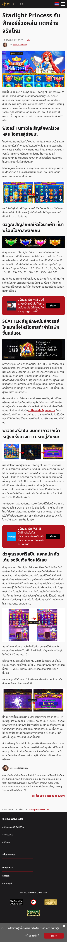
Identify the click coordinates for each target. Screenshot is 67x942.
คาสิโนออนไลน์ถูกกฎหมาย (41, 410)
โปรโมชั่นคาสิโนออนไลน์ (13, 819)
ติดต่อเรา (6, 875)
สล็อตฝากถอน (8, 854)
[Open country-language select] (57, 3)
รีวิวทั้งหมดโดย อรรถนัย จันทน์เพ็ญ (48, 796)
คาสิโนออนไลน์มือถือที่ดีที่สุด (13, 827)
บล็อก (29, 40)
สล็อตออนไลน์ (7, 834)
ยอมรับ (54, 935)
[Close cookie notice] (64, 926)
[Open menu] (63, 4)
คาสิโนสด (6, 842)
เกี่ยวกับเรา (7, 867)
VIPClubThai (7, 810)
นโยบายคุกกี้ (7, 883)
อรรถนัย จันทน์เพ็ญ (21, 768)
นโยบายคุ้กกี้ (32, 935)
